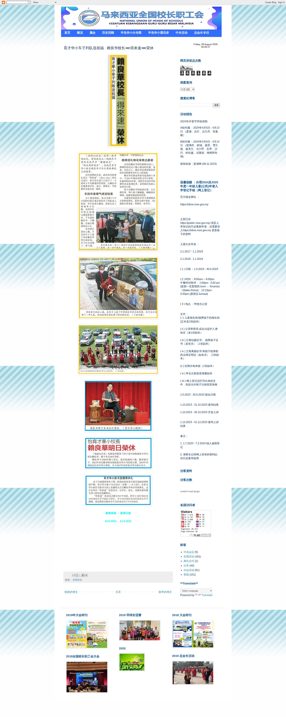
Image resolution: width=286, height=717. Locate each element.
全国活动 (77, 579)
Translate (207, 595)
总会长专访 (201, 32)
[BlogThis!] (76, 575)
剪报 (186, 574)
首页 (67, 32)
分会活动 (189, 570)
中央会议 (189, 552)
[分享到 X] (80, 575)
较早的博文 (165, 592)
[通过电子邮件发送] (73, 575)
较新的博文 (71, 592)
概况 (80, 32)
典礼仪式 (189, 561)
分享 (186, 565)
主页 (118, 592)
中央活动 (182, 32)
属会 (92, 32)
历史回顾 (108, 32)
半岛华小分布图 (131, 32)
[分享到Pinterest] (86, 575)
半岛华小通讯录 (158, 32)
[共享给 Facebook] (83, 575)
